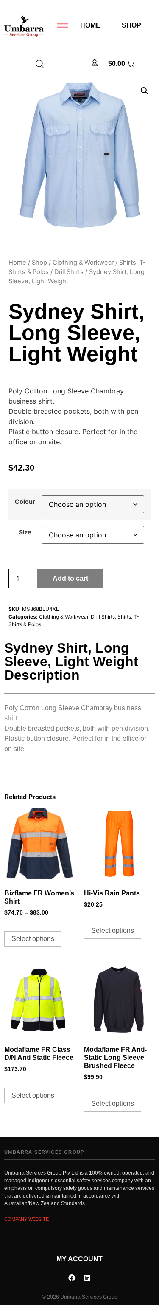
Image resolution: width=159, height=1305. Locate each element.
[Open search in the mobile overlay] (40, 64)
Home (90, 25)
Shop (131, 25)
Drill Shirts (69, 272)
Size (25, 532)
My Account (79, 1259)
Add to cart (70, 578)
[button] (144, 91)
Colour (25, 502)
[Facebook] (71, 1278)
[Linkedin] (87, 1278)
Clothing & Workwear (83, 262)
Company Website (26, 1219)
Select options (32, 938)
